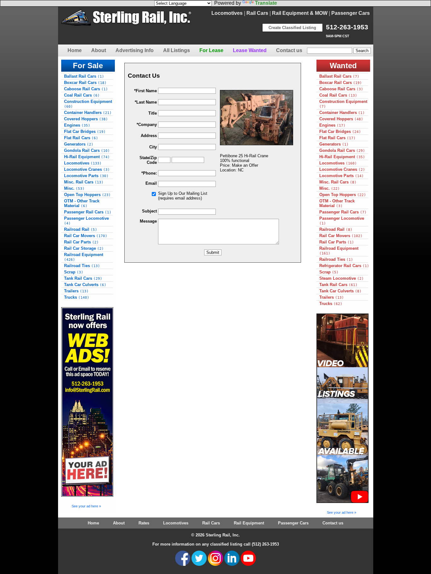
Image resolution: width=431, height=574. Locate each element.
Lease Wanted (250, 50)
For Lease (211, 50)
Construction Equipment (88, 104)
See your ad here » (86, 506)
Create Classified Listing (292, 27)
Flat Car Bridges (85, 131)
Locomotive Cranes (87, 169)
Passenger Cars (350, 13)
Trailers (76, 291)
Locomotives (227, 13)
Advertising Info (134, 50)
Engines (77, 125)
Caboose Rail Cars (86, 89)
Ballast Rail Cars (84, 76)
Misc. (74, 188)
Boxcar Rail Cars (85, 82)
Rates (144, 523)
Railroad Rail (80, 229)
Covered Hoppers (86, 119)
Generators (78, 144)
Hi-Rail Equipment (87, 156)
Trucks (76, 297)
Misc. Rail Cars (83, 182)
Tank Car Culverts (85, 284)
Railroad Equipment (83, 257)
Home (75, 50)
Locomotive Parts (86, 175)
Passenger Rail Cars (87, 212)
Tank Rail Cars (83, 278)
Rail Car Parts (81, 242)
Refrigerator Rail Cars (344, 265)
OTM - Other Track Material (81, 203)
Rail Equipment (249, 523)
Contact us (289, 50)
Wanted (343, 65)
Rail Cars (257, 13)
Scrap (73, 272)
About (98, 50)
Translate (266, 3)
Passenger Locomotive (86, 220)
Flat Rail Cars (81, 137)
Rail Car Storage (84, 248)
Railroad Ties (82, 265)
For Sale (88, 65)
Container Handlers (88, 112)
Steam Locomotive (341, 278)
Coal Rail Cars (82, 95)
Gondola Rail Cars (87, 150)
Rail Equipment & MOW (300, 13)
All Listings (176, 50)
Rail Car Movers (85, 235)
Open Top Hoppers (87, 194)
